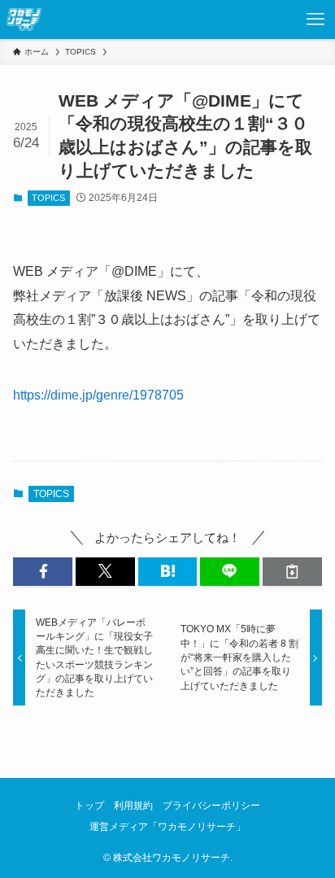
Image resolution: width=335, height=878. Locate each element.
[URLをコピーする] (292, 571)
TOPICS (48, 198)
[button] (42, 571)
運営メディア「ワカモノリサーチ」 (167, 826)
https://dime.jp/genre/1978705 (98, 394)
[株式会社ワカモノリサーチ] (24, 19)
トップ (89, 805)
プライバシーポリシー (211, 805)
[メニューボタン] (315, 19)
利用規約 (133, 805)
